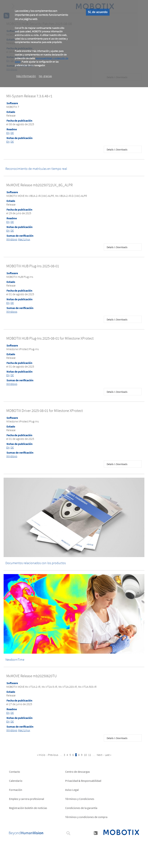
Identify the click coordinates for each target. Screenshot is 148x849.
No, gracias (45, 76)
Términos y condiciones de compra (86, 817)
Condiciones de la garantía (81, 808)
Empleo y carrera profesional (26, 799)
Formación (15, 790)
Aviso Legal (72, 790)
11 (89, 754)
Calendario (15, 780)
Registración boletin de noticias (28, 808)
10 (85, 754)
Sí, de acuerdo (98, 12)
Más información (26, 76)
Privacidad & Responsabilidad (83, 780)
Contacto (14, 771)
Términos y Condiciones (79, 799)
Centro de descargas (77, 771)
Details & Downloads (117, 149)
